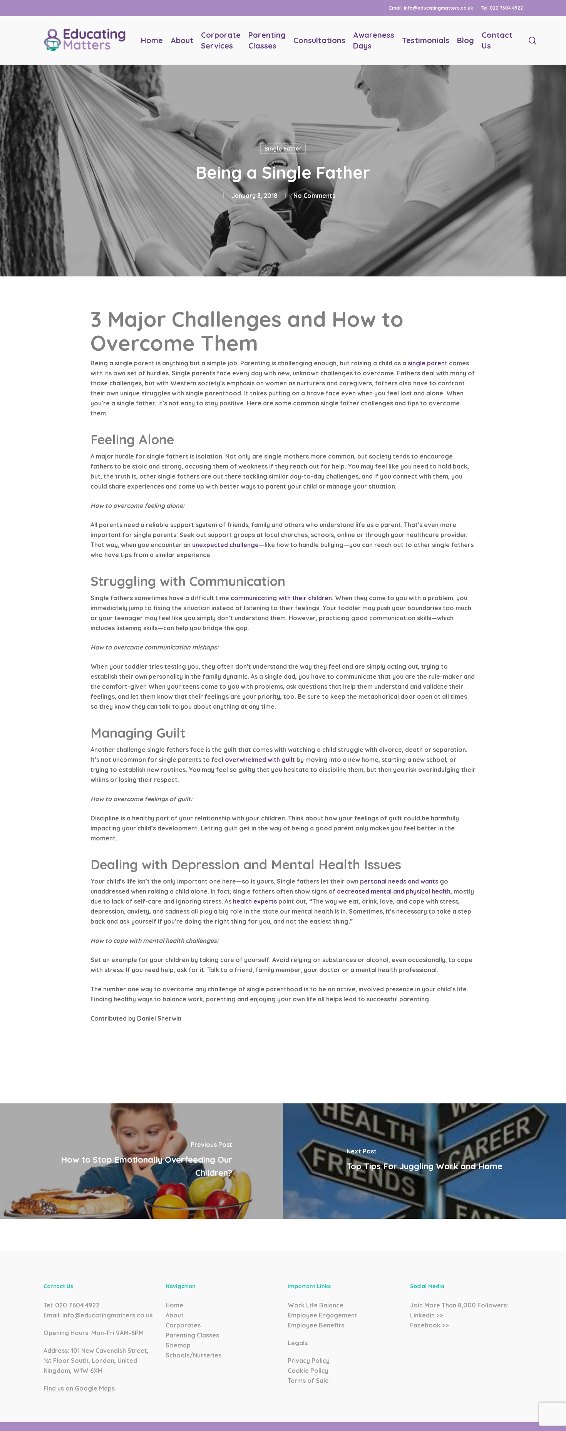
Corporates (183, 1325)
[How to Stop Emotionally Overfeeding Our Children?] (141, 1161)
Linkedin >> (426, 1315)
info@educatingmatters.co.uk (107, 1315)
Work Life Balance (315, 1305)
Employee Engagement (322, 1315)
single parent (427, 363)
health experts (255, 901)
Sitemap (178, 1345)
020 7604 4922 (77, 1305)
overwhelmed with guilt (260, 759)
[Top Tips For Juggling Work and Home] (424, 1161)
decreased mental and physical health (393, 891)
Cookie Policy (308, 1370)
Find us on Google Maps (79, 1388)
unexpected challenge (225, 545)
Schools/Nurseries (193, 1355)
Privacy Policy (309, 1360)
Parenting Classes (192, 1335)
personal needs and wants (399, 881)
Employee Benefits (316, 1325)
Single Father (283, 148)
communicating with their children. (282, 598)
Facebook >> (429, 1325)
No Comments (314, 195)
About (175, 1315)
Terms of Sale (308, 1380)
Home (174, 1305)
